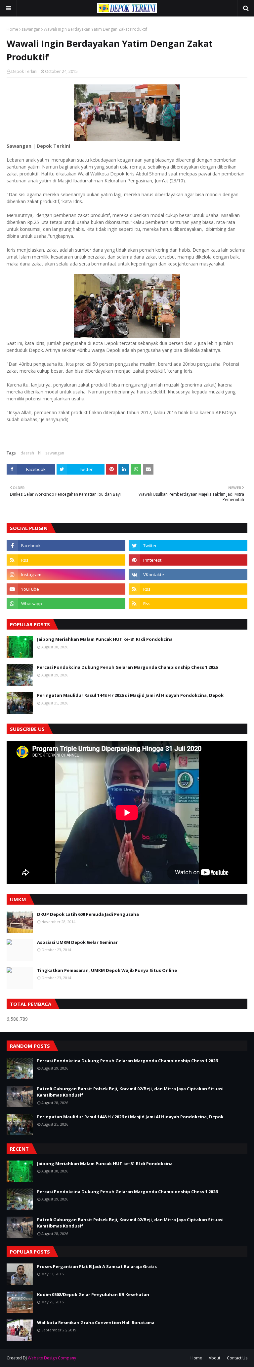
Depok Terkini (24, 71)
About (214, 1358)
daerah (27, 453)
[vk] (188, 574)
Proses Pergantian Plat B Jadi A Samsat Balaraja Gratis (97, 1266)
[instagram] (66, 574)
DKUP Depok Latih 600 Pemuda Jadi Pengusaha (88, 914)
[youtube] (66, 589)
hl (39, 453)
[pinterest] (188, 560)
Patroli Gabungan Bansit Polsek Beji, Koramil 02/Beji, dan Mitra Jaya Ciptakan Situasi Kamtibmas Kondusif (130, 1092)
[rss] (66, 560)
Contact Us (237, 1358)
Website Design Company (52, 1358)
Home (12, 29)
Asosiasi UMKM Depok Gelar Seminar (77, 942)
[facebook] (66, 545)
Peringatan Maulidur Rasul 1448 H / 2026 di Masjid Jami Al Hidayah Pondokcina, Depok (130, 695)
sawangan (30, 29)
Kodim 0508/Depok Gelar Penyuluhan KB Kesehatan (93, 1294)
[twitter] (188, 545)
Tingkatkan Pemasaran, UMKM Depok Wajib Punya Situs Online (107, 970)
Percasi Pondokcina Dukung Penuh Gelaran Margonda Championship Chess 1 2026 (127, 667)
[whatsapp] (66, 603)
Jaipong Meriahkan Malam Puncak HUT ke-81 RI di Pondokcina (105, 639)
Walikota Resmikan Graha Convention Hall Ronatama (95, 1322)
